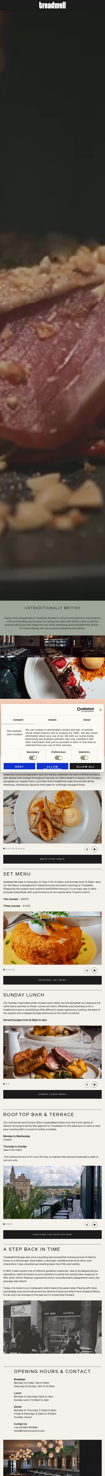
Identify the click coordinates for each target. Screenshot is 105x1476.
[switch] (58, 758)
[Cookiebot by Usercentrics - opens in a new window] (82, 709)
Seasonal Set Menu (52, 980)
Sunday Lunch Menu (52, 1094)
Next (94, 849)
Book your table (52, 859)
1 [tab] (4, 848)
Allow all (85, 766)
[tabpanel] (52, 817)
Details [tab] (52, 719)
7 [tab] (18, 848)
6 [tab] (16, 848)
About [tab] (86, 719)
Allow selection (52, 767)
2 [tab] (6, 848)
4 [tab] (11, 848)
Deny (19, 766)
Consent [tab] (18, 719)
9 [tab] (23, 848)
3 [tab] (9, 848)
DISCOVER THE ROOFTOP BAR (52, 1234)
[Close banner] (100, 709)
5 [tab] (13, 848)
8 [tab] (21, 848)
